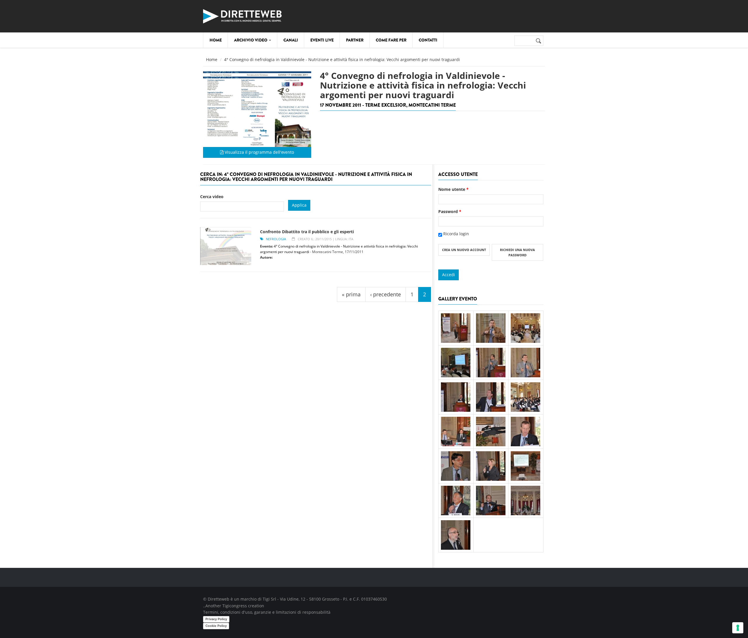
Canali (290, 40)
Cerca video (212, 196)
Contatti (428, 40)
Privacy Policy (216, 619)
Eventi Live (322, 40)
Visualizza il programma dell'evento (259, 152)
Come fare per (391, 40)
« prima (351, 294)
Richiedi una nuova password (517, 252)
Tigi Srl (269, 599)
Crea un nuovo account (464, 250)
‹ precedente (385, 294)
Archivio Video (251, 40)
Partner (354, 40)
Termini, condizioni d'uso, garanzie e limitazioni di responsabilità (266, 612)
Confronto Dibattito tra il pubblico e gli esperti (307, 231)
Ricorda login (456, 233)
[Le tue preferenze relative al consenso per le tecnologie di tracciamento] (737, 627)
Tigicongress (234, 605)
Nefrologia (276, 239)
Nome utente (453, 189)
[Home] (242, 15)
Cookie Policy (216, 626)
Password (449, 211)
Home (215, 40)
